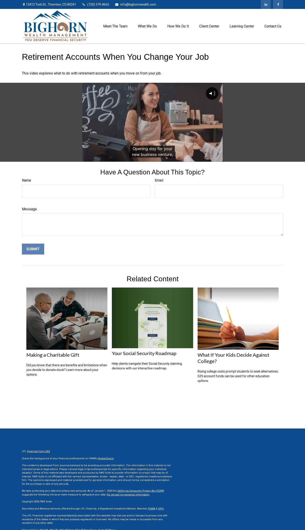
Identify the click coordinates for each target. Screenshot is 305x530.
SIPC (161, 508)
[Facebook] (278, 4)
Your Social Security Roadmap (144, 353)
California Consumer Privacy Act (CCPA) (140, 490)
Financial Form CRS (38, 451)
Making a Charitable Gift (52, 355)
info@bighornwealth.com (138, 4)
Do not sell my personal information (128, 494)
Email (159, 180)
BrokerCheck (106, 458)
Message (29, 209)
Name (26, 180)
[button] (115, 26)
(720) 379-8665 (98, 4)
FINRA (151, 508)
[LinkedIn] (266, 4)
